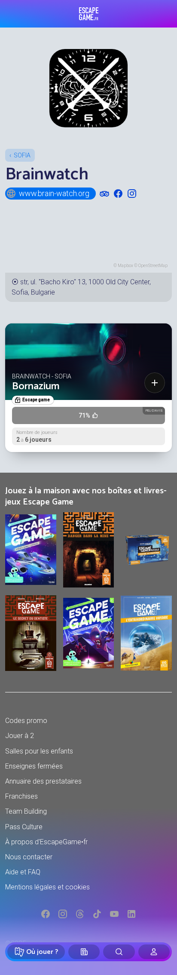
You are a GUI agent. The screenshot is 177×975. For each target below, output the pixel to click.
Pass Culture (24, 827)
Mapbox (125, 265)
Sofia (22, 155)
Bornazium (36, 386)
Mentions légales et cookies (47, 887)
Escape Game (89, 14)
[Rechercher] (118, 951)
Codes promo (26, 721)
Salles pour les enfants (39, 751)
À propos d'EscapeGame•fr (46, 842)
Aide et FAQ (22, 872)
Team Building (26, 811)
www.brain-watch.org (54, 193)
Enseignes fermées (34, 766)
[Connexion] (154, 951)
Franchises (21, 796)
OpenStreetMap (153, 265)
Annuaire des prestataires (43, 781)
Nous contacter (28, 857)
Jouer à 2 (19, 736)
